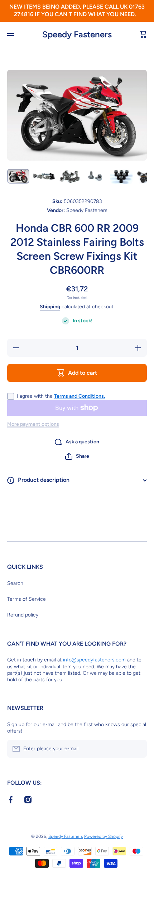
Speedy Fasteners (65, 836)
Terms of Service (26, 599)
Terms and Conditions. (79, 396)
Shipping (50, 307)
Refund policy (22, 615)
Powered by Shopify (103, 836)
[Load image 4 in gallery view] (96, 176)
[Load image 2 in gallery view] (44, 176)
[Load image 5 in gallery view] (121, 176)
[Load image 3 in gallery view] (70, 176)
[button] (77, 456)
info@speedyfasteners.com (94, 660)
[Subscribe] (138, 749)
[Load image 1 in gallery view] (18, 176)
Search (15, 583)
